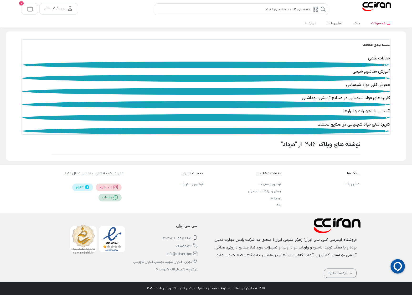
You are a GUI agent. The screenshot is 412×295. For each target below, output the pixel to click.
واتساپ (107, 198)
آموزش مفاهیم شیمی (371, 71)
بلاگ (278, 205)
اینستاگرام (106, 187)
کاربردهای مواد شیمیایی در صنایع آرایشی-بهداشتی (346, 98)
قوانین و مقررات (270, 184)
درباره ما (275, 198)
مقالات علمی (379, 58)
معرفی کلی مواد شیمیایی (368, 85)
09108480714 (184, 246)
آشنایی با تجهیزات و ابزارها (366, 111)
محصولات (378, 23)
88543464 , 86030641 (177, 238)
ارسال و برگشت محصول (264, 191)
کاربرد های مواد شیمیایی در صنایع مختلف (354, 124)
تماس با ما (352, 184)
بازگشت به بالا (338, 273)
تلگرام (80, 187)
